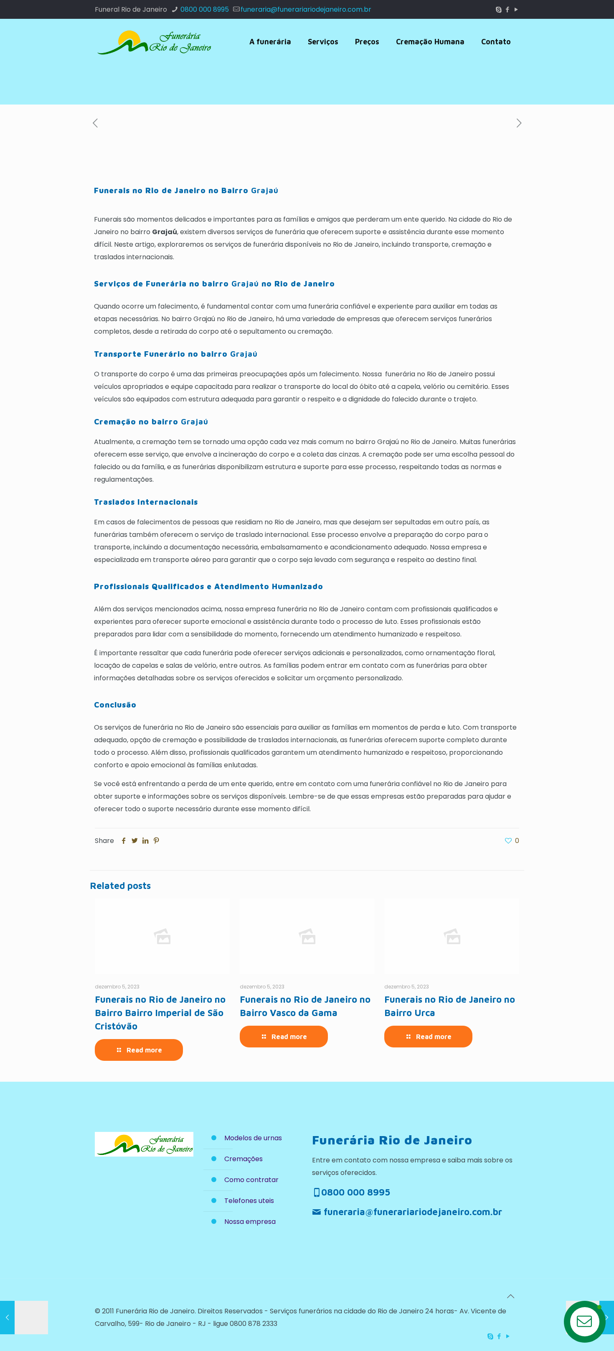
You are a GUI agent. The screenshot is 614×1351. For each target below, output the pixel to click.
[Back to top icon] (510, 1296)
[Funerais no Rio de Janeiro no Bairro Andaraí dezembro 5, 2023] (24, 1317)
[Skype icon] (498, 9)
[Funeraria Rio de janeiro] (153, 42)
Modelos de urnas (253, 1138)
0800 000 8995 (204, 9)
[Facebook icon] (507, 9)
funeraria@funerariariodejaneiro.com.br (306, 9)
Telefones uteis (249, 1200)
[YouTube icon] (516, 9)
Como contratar (251, 1180)
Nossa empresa (250, 1221)
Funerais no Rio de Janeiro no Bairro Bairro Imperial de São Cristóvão (160, 1013)
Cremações (243, 1159)
